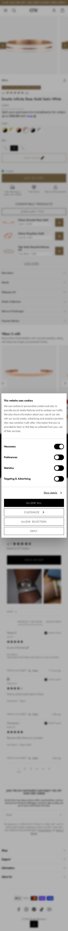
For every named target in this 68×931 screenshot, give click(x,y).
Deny (34, 531)
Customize (31, 512)
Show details (50, 492)
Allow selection (34, 521)
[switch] (59, 457)
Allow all (34, 502)
